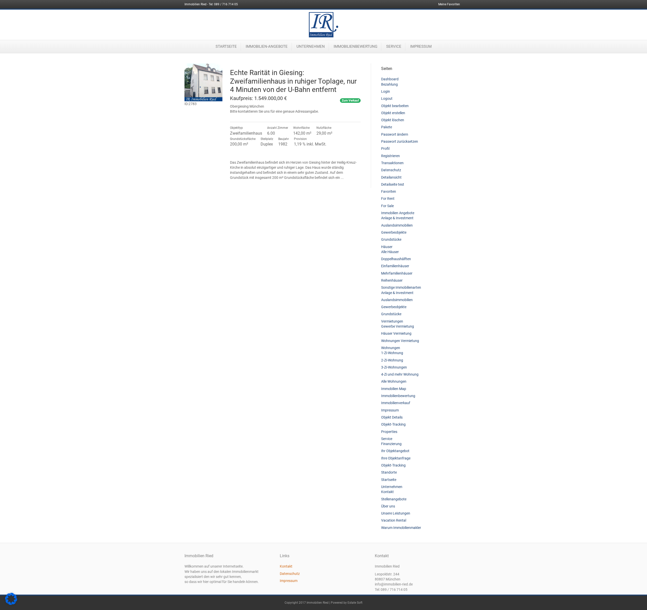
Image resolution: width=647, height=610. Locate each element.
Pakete (386, 127)
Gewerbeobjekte (393, 232)
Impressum (421, 46)
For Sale (387, 206)
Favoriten (388, 191)
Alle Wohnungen (393, 381)
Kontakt (387, 492)
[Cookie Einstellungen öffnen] (11, 604)
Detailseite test (392, 184)
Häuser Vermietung (396, 333)
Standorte (389, 472)
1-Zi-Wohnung (392, 353)
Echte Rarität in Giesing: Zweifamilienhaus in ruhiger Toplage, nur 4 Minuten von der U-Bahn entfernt (293, 81)
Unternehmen (310, 46)
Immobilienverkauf (395, 403)
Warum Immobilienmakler (401, 528)
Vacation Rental (393, 520)
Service (393, 46)
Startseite (226, 46)
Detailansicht (391, 177)
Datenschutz (391, 170)
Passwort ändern (394, 134)
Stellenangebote (393, 499)
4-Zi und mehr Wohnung (400, 374)
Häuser (386, 247)
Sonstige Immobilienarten (401, 287)
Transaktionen (392, 163)
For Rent (388, 199)
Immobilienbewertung (355, 46)
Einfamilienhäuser (395, 266)
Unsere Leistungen (395, 513)
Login (385, 91)
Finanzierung (391, 444)
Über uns (388, 506)
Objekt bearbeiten (395, 106)
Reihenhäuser (392, 280)
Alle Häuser (390, 252)
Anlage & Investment (397, 218)
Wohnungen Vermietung (400, 341)
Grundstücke (391, 239)
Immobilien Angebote (397, 213)
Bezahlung (389, 84)
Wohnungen (390, 348)
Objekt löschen (392, 120)
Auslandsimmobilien (397, 225)
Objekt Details (392, 417)
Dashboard (390, 79)
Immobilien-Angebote (267, 46)
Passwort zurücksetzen (399, 141)
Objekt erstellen (393, 113)
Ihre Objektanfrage (395, 458)
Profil (385, 149)
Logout (386, 98)
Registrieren (390, 156)
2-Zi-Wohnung (392, 360)
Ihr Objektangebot (395, 451)
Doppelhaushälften (396, 259)
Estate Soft (355, 602)
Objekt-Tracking (393, 424)
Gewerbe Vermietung (397, 326)
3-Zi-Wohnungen (394, 367)
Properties (389, 432)
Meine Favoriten (449, 4)
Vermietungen (392, 321)
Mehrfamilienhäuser (396, 273)
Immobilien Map (393, 389)
